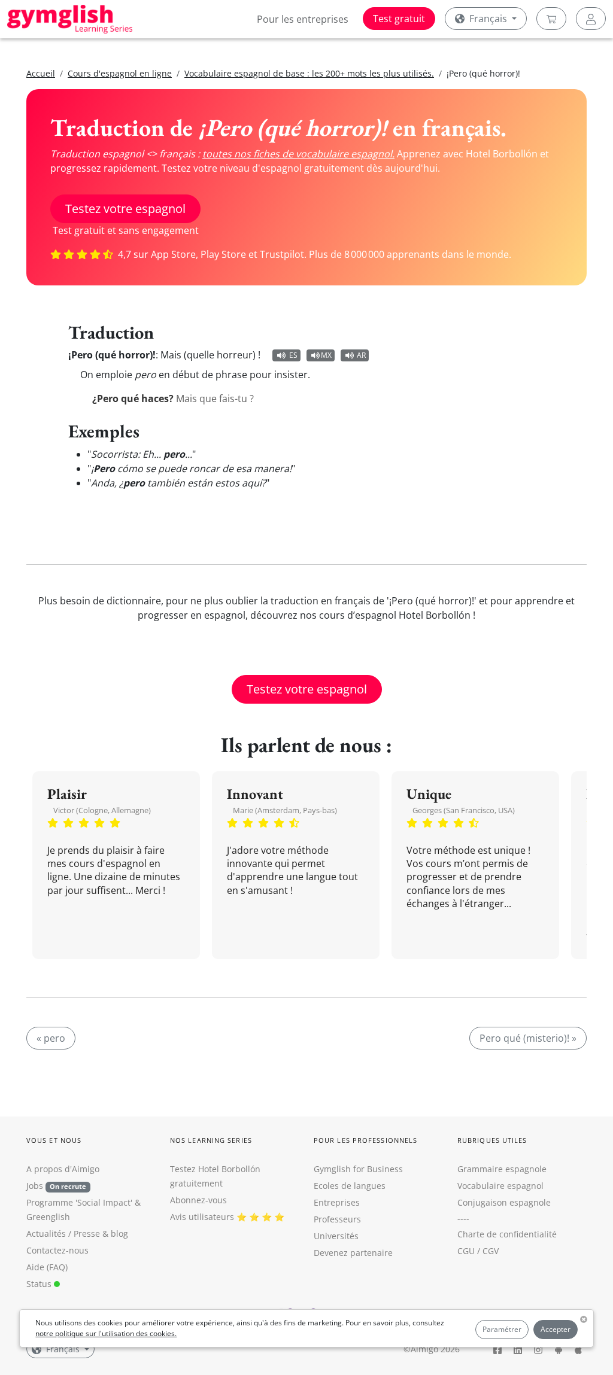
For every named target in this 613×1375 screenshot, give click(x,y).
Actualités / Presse (63, 1233)
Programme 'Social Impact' (79, 1202)
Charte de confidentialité (507, 1234)
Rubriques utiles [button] (492, 1140)
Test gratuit (399, 18)
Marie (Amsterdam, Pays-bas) (285, 810)
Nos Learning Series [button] (211, 1140)
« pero (51, 1038)
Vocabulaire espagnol (500, 1185)
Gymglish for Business (358, 1169)
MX (326, 355)
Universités (336, 1236)
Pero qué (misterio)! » (528, 1038)
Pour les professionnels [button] (365, 1140)
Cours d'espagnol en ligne (120, 73)
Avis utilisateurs (202, 1216)
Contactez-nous (57, 1250)
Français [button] (488, 18)
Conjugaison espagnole (504, 1202)
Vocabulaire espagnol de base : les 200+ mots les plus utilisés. (309, 73)
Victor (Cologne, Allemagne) (102, 810)
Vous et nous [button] (53, 1140)
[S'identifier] (591, 18)
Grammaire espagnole (502, 1169)
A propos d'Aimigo (62, 1169)
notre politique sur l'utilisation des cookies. (106, 1333)
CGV (490, 1251)
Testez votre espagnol (125, 208)
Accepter (555, 1329)
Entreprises (337, 1202)
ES (293, 355)
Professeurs (337, 1219)
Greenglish (48, 1216)
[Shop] (551, 18)
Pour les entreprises (302, 19)
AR (361, 355)
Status (40, 1283)
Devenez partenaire (353, 1252)
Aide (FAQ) (47, 1267)
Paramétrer (501, 1329)
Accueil (40, 73)
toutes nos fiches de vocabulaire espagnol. (298, 153)
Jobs (56, 1185)
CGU (466, 1251)
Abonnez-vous (198, 1200)
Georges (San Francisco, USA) (463, 810)
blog (119, 1233)
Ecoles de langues (350, 1185)
